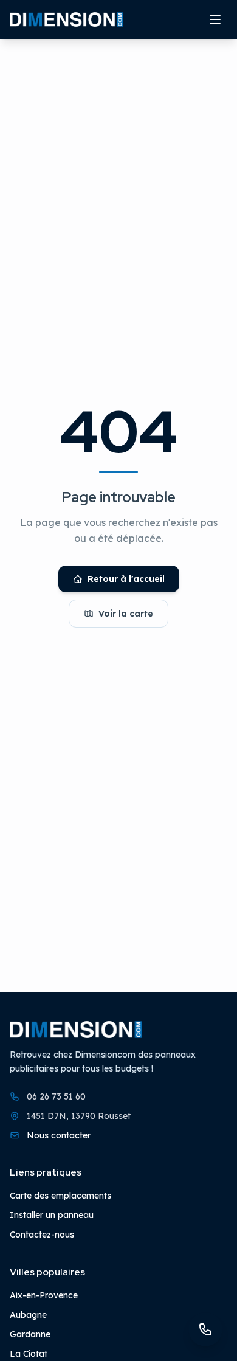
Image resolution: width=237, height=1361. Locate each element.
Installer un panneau (52, 1215)
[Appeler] (205, 1329)
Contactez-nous (42, 1234)
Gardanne (30, 1334)
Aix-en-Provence (44, 1295)
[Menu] (215, 19)
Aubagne (28, 1314)
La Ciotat (28, 1353)
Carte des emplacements (60, 1195)
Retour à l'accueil (126, 578)
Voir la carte (125, 613)
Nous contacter (59, 1134)
